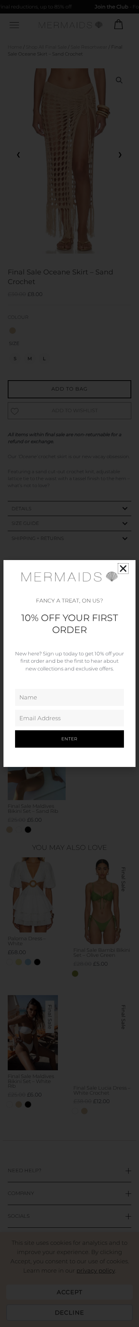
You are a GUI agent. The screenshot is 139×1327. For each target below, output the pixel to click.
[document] (69, 663)
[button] (123, 568)
